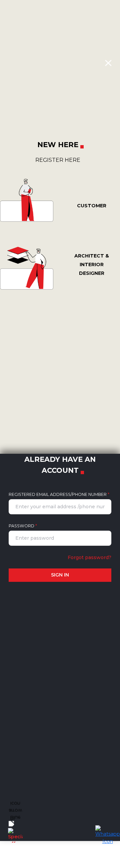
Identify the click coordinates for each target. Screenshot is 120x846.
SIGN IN (60, 575)
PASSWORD (23, 525)
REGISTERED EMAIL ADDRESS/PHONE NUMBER (59, 494)
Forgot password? (89, 557)
